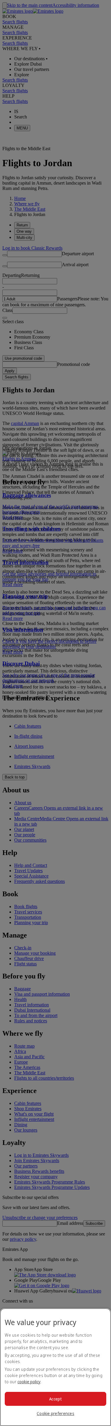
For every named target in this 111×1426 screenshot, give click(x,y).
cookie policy (29, 1381)
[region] (55, 1367)
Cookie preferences (55, 1413)
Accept (55, 1399)
